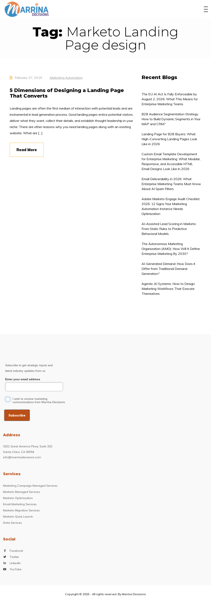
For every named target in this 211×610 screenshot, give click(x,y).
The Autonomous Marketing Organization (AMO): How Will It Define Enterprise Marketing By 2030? (171, 249)
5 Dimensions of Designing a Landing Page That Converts (67, 93)
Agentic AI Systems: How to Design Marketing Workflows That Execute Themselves (168, 289)
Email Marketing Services (20, 504)
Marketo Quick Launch (18, 516)
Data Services (12, 523)
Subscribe (17, 415)
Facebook (16, 551)
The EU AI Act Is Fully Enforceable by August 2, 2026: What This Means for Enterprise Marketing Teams (170, 99)
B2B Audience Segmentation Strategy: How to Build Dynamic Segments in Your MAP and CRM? (171, 119)
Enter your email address (22, 379)
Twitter (14, 557)
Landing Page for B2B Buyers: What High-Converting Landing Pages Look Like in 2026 (169, 139)
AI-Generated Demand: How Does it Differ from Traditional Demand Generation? (168, 269)
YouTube (15, 569)
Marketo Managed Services (21, 492)
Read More (26, 149)
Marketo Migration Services (21, 510)
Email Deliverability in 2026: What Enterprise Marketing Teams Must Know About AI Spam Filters (171, 184)
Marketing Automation (66, 78)
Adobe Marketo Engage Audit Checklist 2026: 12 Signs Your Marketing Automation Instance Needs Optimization (171, 206)
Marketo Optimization (18, 498)
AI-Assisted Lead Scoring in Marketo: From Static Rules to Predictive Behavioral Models (169, 229)
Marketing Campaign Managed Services (30, 486)
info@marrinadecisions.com (22, 457)
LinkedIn (15, 563)
